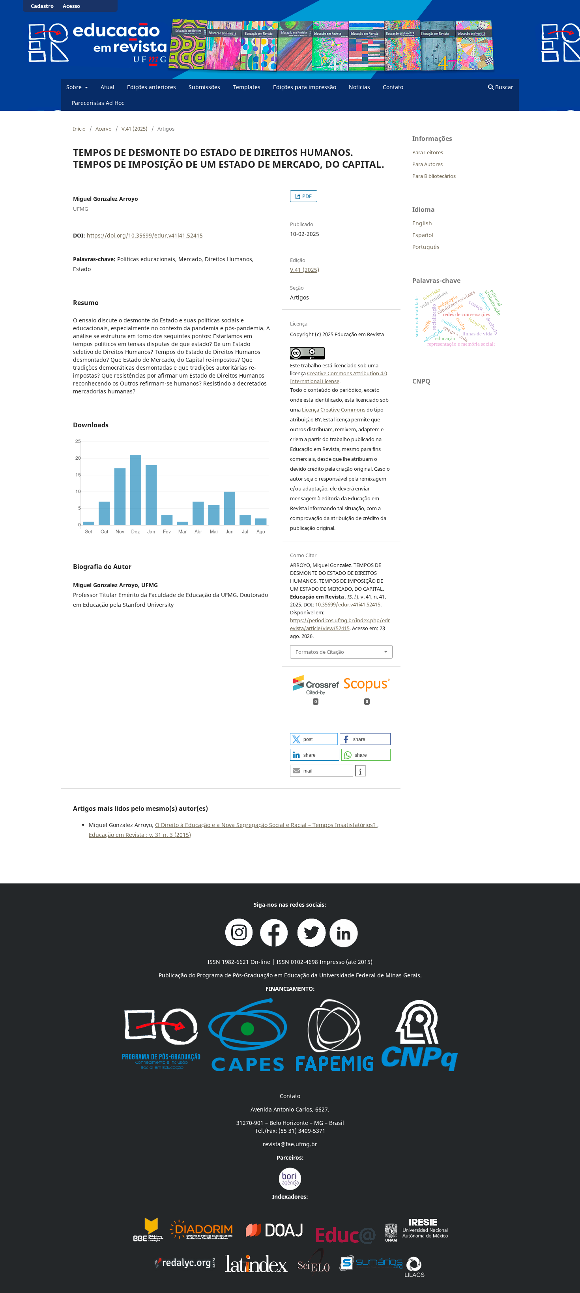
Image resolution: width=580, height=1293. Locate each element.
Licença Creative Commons (333, 409)
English (422, 223)
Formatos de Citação (320, 651)
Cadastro (42, 5)
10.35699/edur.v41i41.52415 (347, 604)
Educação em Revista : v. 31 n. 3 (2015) (140, 834)
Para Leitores (427, 152)
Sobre (74, 87)
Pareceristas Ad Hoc (98, 103)
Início (79, 128)
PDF (306, 196)
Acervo (103, 128)
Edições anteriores (151, 87)
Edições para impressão (304, 87)
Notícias (359, 87)
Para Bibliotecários (434, 176)
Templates (246, 87)
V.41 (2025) (135, 128)
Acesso (71, 5)
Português (426, 247)
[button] (314, 739)
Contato (393, 87)
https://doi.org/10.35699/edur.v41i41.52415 (145, 235)
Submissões (204, 87)
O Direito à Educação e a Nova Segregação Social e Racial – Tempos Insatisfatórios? (266, 825)
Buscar (503, 87)
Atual (107, 87)
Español (422, 235)
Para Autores (427, 164)
